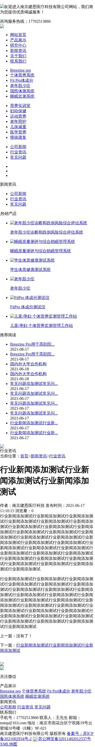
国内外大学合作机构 (28, 364)
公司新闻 (18, 147)
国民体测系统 (22, 91)
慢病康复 (18, 137)
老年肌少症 (20, 86)
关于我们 (18, 56)
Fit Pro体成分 (21, 80)
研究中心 (18, 45)
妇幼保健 (18, 111)
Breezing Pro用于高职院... (32, 344)
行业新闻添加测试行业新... (34, 423)
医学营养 (18, 132)
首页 (24, 456)
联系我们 (18, 61)
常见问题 (18, 157)
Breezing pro (20, 70)
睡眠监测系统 (22, 96)
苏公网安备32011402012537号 (64, 739)
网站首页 (18, 35)
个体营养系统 (22, 75)
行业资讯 (18, 152)
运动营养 (18, 116)
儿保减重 (18, 127)
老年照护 (18, 121)
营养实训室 (20, 105)
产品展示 (18, 40)
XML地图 (8, 744)
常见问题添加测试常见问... (34, 383)
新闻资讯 (18, 50)
